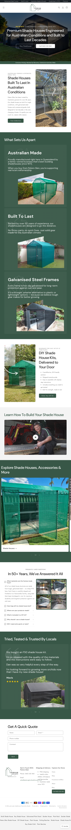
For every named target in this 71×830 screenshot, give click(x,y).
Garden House (47, 816)
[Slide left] (32, 555)
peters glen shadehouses (15, 806)
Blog (53, 787)
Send (13, 757)
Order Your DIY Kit (48, 396)
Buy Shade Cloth (30, 824)
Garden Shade (65, 816)
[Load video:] (35, 437)
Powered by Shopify (25, 806)
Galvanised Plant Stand (34, 816)
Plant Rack (56, 816)
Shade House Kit (65, 820)
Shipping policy (44, 806)
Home (53, 772)
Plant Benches (41, 824)
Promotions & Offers (57, 780)
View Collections (15, 121)
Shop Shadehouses (26, 46)
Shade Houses (9, 548)
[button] (4, 7)
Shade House (55, 820)
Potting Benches (44, 820)
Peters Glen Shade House (8, 820)
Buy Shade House (19, 816)
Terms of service (63, 807)
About (53, 783)
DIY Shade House (23, 820)
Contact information (62, 806)
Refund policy (52, 806)
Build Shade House (7, 816)
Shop (53, 776)
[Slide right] (39, 555)
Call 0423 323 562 (45, 46)
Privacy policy (35, 806)
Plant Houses (34, 820)
